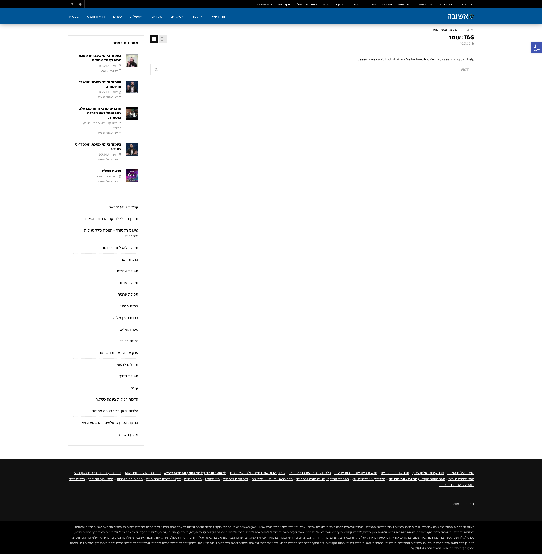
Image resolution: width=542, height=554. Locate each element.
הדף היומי (284, 4)
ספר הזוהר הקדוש (417, 479)
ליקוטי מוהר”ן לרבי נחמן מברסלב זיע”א (195, 473)
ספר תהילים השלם (460, 473)
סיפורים (157, 16)
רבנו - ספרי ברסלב (261, 4)
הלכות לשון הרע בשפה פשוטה (115, 410)
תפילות (135, 16)
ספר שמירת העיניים (395, 473)
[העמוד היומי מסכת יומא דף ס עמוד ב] (132, 149)
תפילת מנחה (128, 282)
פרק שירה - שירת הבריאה (118, 352)
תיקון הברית (128, 434)
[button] (536, 47)
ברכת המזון (129, 306)
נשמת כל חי (447, 4)
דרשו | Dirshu (108, 66)
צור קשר (339, 4)
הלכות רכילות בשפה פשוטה (116, 399)
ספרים (117, 16)
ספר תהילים (129, 329)
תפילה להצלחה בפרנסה (120, 247)
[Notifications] (80, 4)
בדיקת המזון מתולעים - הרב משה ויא (110, 422)
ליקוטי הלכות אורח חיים (163, 479)
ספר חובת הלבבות (130, 479)
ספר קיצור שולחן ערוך (428, 473)
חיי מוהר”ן (212, 479)
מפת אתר (356, 4)
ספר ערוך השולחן (100, 479)
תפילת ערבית (128, 294)
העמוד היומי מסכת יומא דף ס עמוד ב (98, 146)
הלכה (196, 16)
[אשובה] (460, 16)
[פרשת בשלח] (132, 175)
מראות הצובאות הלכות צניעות (355, 473)
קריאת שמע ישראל (123, 207)
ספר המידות (193, 479)
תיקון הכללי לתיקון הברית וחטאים (111, 218)
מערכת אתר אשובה (106, 176)
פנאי (325, 4)
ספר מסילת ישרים (461, 479)
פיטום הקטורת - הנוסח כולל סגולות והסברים (111, 233)
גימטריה (387, 4)
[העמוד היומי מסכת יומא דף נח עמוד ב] (132, 87)
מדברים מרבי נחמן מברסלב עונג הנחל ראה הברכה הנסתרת (100, 113)
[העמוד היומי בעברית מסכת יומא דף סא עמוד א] (132, 60)
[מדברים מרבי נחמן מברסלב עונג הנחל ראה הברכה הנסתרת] (132, 113)
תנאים (372, 4)
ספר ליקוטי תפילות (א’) (368, 479)
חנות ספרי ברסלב (306, 4)
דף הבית (469, 29)
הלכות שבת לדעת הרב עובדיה (310, 473)
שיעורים (176, 16)
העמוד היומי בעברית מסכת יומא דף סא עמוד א (100, 58)
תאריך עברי (467, 4)
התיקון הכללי (96, 16)
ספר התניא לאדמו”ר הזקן (143, 473)
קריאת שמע (405, 4)
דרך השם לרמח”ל (235, 479)
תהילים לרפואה (126, 364)
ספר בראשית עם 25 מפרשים (272, 479)
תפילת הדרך (128, 376)
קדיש (134, 387)
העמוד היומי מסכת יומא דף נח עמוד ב (99, 84)
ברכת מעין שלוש (125, 317)
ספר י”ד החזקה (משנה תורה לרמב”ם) (322, 479)
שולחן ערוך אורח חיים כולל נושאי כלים (257, 473)
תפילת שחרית (127, 271)
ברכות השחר (426, 4)
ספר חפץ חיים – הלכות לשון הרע (97, 473)
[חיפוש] (72, 4)
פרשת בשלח (111, 170)
